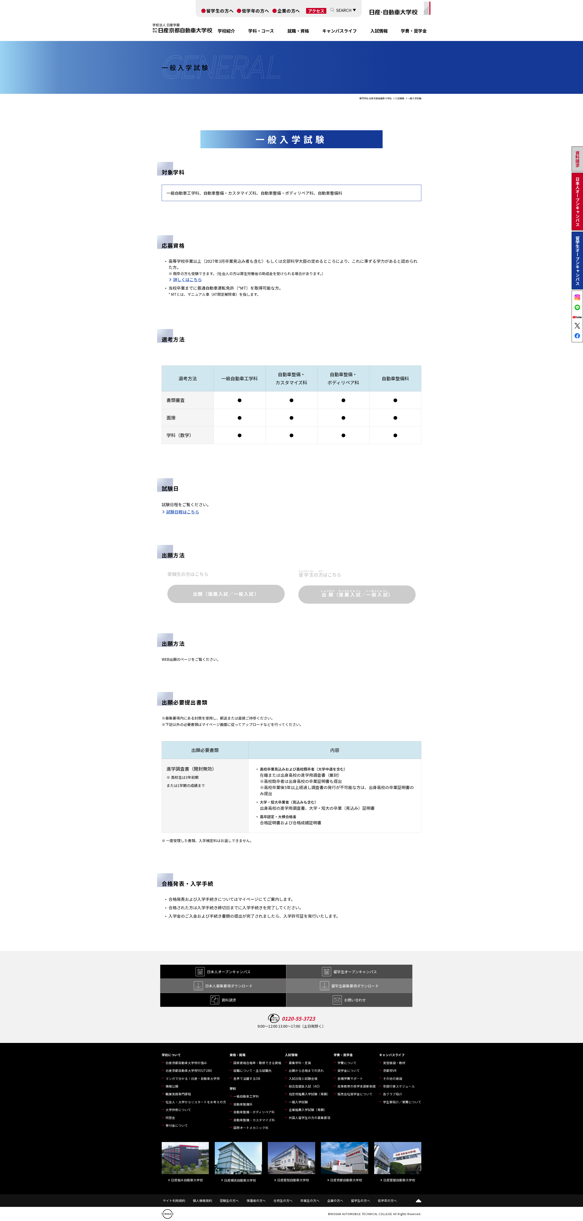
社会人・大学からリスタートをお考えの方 (196, 1102)
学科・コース (261, 30)
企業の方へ (288, 11)
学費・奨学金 (414, 30)
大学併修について (178, 1109)
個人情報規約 (202, 1200)
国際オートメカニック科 (250, 1127)
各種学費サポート (350, 1078)
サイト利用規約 (174, 1200)
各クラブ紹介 (392, 1094)
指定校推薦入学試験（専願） (309, 1094)
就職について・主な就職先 (252, 1070)
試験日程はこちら (182, 512)
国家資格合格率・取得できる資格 (257, 1062)
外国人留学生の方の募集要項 (309, 1117)
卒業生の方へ (310, 1200)
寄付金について (177, 1125)
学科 (233, 1088)
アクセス (316, 11)
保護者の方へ (256, 1200)
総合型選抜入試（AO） (305, 1086)
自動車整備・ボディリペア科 (254, 1112)
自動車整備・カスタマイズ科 (254, 1120)
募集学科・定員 (300, 1062)
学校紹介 (226, 30)
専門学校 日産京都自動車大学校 (375, 98)
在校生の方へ (283, 1200)
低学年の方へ (255, 11)
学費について (347, 1062)
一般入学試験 (298, 1102)
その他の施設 (392, 1078)
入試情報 (379, 30)
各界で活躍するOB (246, 1078)
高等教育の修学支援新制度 (357, 1086)
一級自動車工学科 (246, 1096)
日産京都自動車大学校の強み (186, 1062)
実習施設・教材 (394, 1062)
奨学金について (349, 1070)
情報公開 (172, 1086)
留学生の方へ (220, 11)
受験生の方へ (229, 1200)
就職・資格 (298, 30)
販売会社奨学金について (355, 1094)
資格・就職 (237, 1054)
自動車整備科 (243, 1104)
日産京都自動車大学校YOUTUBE (189, 1070)
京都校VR (389, 1070)
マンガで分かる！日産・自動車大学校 (193, 1078)
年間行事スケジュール (399, 1086)
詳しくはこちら (187, 279)
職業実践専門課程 (178, 1094)
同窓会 (170, 1117)
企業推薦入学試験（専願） (308, 1109)
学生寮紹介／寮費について (402, 1102)
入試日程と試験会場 (303, 1078)
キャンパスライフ (339, 30)
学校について (171, 1054)
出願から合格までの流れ (306, 1070)
